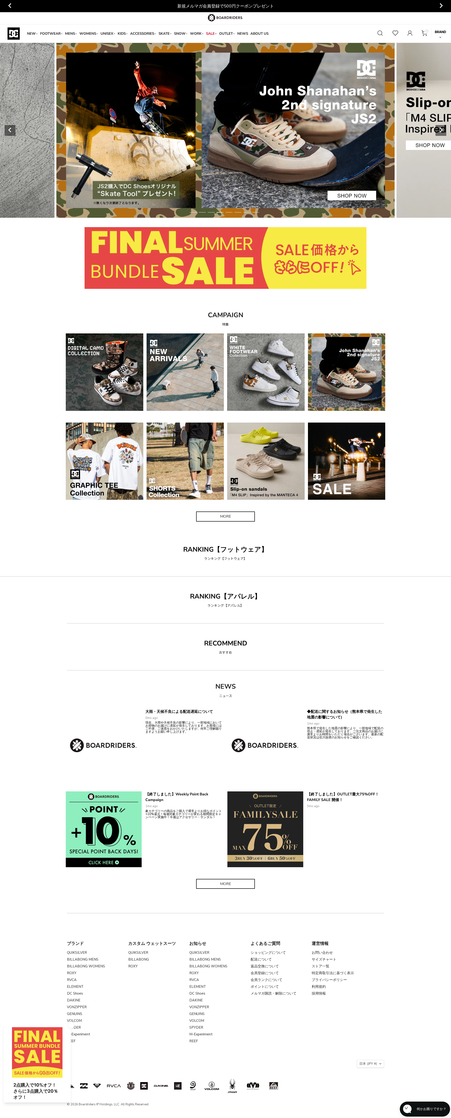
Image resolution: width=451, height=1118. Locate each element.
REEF (193, 1041)
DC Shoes (75, 993)
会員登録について (265, 973)
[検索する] (380, 34)
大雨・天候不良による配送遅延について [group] (225, 6)
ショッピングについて (268, 952)
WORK (196, 33)
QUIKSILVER (77, 952)
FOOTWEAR (50, 33)
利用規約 (319, 986)
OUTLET (226, 33)
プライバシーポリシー (329, 979)
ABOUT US (259, 33)
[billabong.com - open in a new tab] (84, 1086)
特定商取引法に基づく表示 (333, 973)
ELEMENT (75, 986)
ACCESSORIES (142, 33)
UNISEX (107, 33)
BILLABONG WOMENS (86, 966)
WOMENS (87, 33)
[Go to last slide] (10, 6)
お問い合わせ (322, 952)
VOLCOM (74, 1020)
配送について (261, 959)
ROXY (71, 973)
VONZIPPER (77, 1007)
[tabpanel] (225, 130)
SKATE (164, 33)
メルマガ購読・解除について (273, 993)
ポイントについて (265, 986)
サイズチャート (324, 959)
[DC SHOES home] (14, 33)
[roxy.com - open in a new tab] (97, 1086)
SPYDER (196, 1027)
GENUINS (74, 1013)
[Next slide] (440, 6)
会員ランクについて (266, 979)
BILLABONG (138, 959)
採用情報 (319, 993)
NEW (31, 33)
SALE (210, 33)
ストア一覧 (320, 966)
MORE (225, 516)
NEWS (242, 33)
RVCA (72, 979)
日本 (368, 1063)
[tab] (193, 212)
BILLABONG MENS (82, 959)
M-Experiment (78, 1034)
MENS (70, 33)
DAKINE (73, 1000)
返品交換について (265, 966)
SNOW (180, 33)
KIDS (122, 33)
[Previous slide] (10, 130)
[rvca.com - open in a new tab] (113, 1086)
